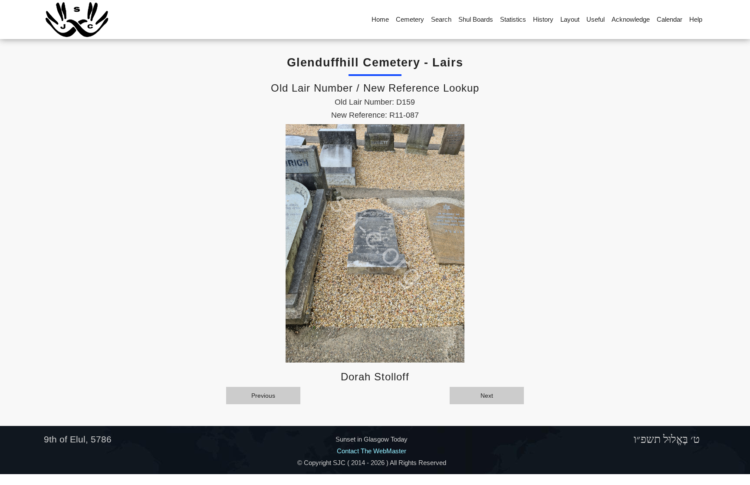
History (543, 19)
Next (486, 395)
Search (441, 19)
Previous (263, 395)
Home (380, 19)
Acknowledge (631, 19)
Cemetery (410, 19)
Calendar (669, 19)
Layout (569, 19)
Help (695, 19)
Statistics (513, 19)
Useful (595, 19)
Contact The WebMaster (371, 451)
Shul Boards (475, 19)
